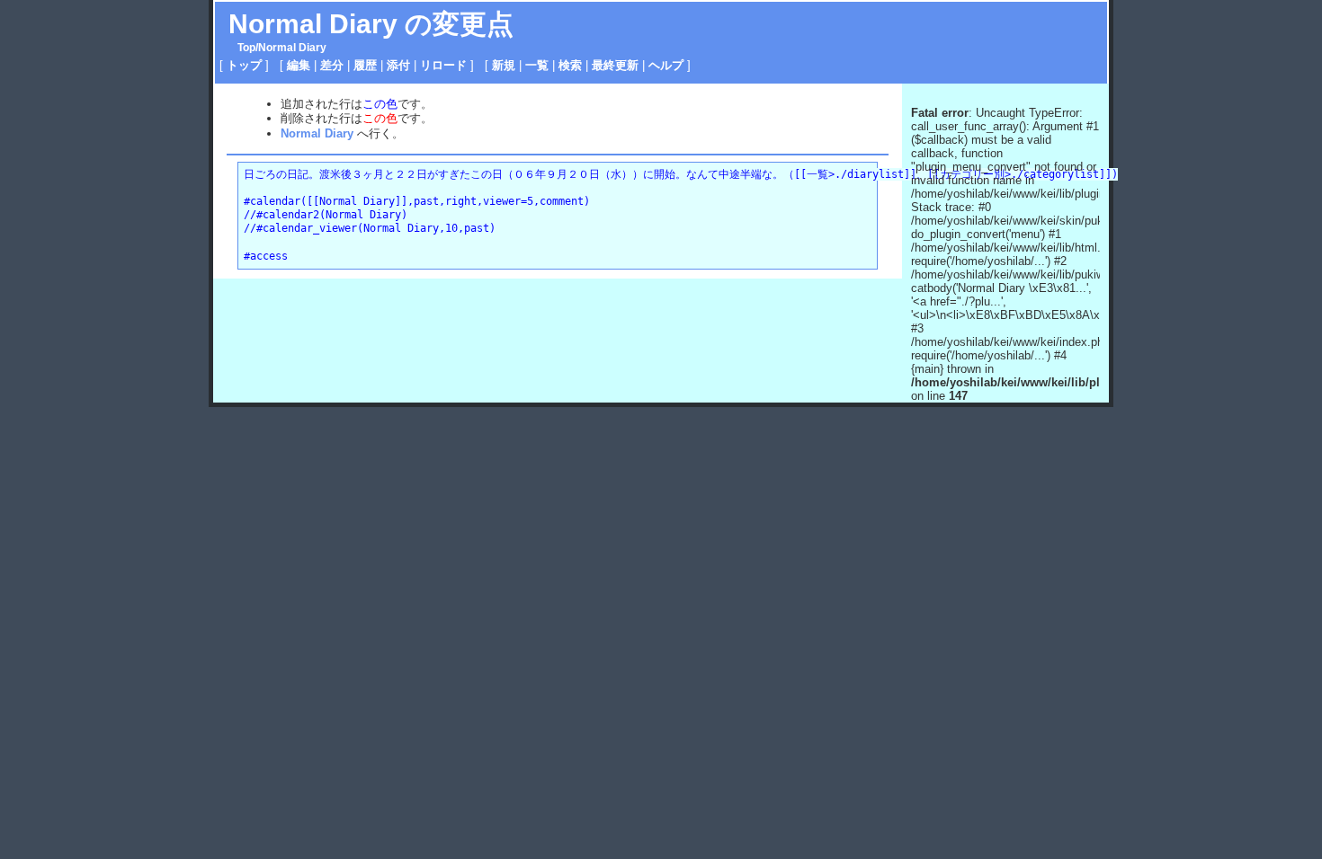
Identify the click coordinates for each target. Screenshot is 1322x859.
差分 (332, 65)
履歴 (365, 65)
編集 (298, 65)
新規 (503, 65)
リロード (443, 65)
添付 (398, 65)
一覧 (537, 65)
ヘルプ (665, 65)
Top (246, 47)
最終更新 (615, 65)
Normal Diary (312, 24)
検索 (570, 65)
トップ (244, 65)
